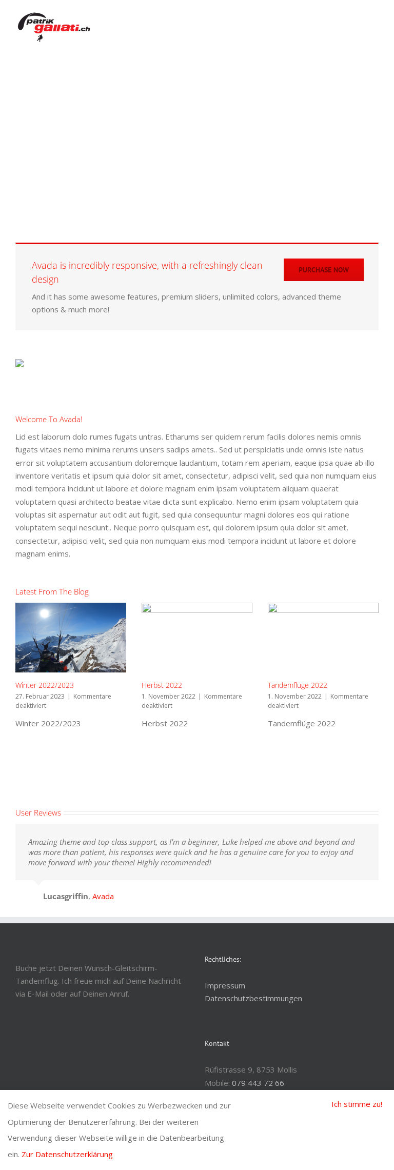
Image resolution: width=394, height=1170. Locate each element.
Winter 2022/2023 (44, 685)
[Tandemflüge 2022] (323, 637)
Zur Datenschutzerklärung (67, 1154)
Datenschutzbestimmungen (253, 998)
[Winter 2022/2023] (70, 637)
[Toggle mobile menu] (374, 18)
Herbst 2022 (162, 685)
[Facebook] (18, 1045)
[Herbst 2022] (197, 637)
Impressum (225, 985)
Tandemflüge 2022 (297, 685)
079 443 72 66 (258, 1083)
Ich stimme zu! (356, 1104)
